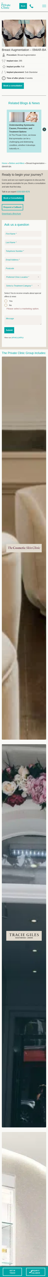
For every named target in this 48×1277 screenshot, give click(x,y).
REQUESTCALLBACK (35, 1272)
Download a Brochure (11, 214)
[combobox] (22, 277)
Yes (10, 301)
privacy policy (18, 337)
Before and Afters (16, 163)
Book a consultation (12, 86)
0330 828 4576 (23, 192)
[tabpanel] (24, 131)
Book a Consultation (13, 198)
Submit (9, 330)
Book (23, 6)
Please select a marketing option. (23, 308)
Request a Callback (12, 207)
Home (4, 163)
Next (44, 129)
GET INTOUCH (12, 1272)
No (10, 305)
